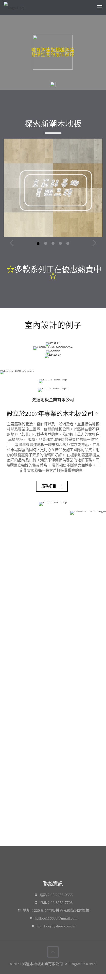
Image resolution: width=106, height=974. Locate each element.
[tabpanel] (53, 188)
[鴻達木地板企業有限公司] (14, 7)
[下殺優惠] (53, 348)
